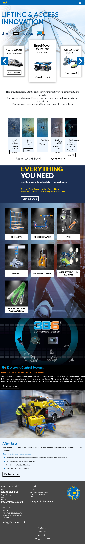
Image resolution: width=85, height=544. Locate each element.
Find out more (10, 386)
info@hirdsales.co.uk (12, 501)
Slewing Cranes (15, 147)
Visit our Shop (30, 198)
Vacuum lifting (53, 189)
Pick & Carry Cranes (15, 142)
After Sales (42, 535)
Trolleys (24, 189)
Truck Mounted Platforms (58, 142)
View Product (14, 72)
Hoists (43, 189)
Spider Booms (57, 147)
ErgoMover (45, 140)
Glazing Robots (29, 141)
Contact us (42, 528)
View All (14, 152)
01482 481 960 (9, 492)
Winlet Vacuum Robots (30, 191)
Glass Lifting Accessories (50, 191)
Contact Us (57, 159)
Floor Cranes (29, 145)
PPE (63, 191)
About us (42, 532)
